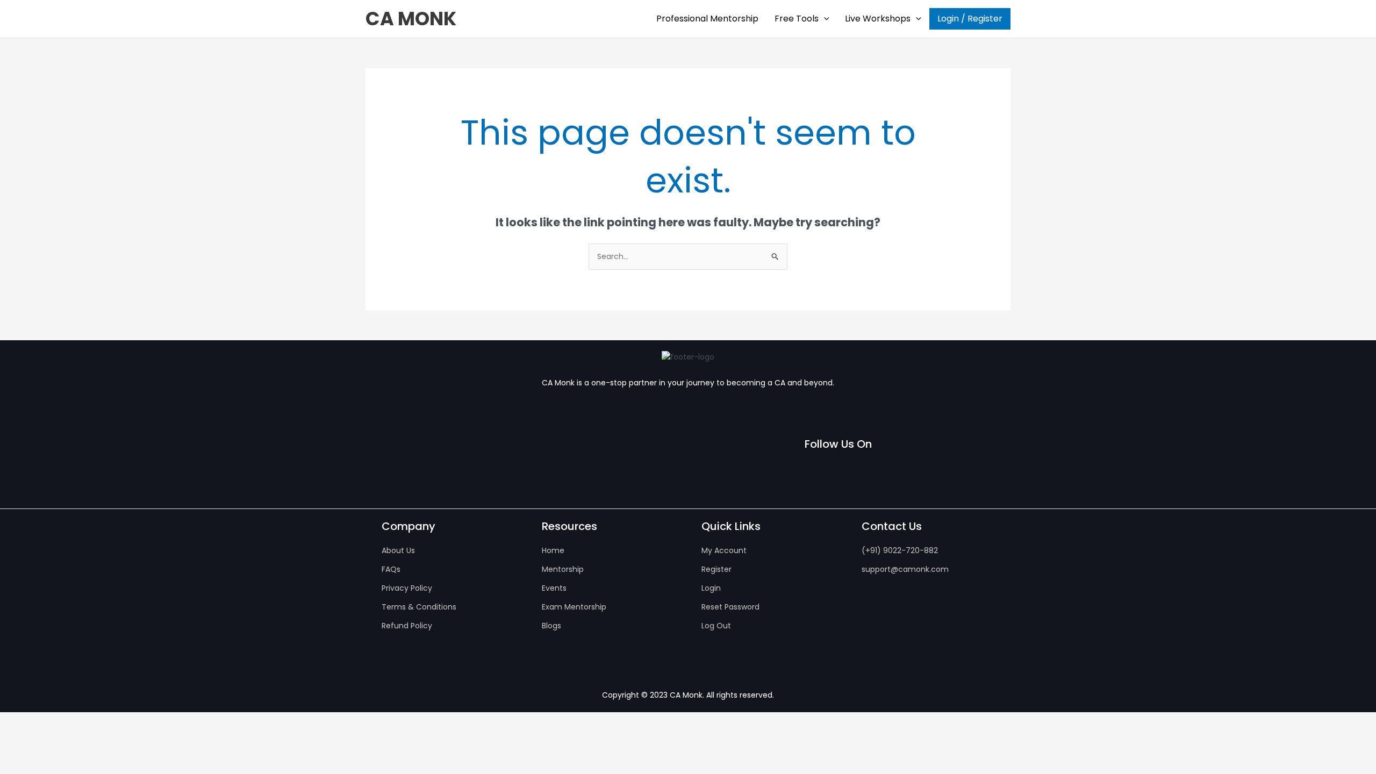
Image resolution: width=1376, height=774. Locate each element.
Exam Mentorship (574, 606)
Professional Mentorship (707, 18)
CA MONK (411, 18)
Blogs (551, 625)
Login (711, 588)
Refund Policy (407, 625)
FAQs (391, 569)
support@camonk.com (905, 569)
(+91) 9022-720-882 (900, 550)
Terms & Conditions (419, 606)
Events (554, 588)
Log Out (716, 625)
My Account (724, 550)
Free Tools (797, 18)
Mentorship (563, 569)
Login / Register (969, 18)
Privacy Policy (407, 588)
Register (716, 569)
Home (553, 550)
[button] (824, 19)
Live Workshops (878, 18)
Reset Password (730, 606)
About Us (398, 550)
